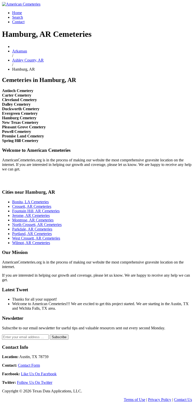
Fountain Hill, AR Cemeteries (36, 211)
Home (17, 13)
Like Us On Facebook (39, 374)
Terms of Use (134, 399)
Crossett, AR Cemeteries (31, 206)
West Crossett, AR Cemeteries (36, 238)
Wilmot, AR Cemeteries (31, 243)
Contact (18, 22)
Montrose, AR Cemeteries (33, 220)
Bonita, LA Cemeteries (30, 202)
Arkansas (19, 51)
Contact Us (183, 399)
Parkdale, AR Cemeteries (32, 229)
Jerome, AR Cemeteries (31, 215)
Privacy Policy (159, 399)
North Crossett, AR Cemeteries (37, 224)
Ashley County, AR (28, 60)
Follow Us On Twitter (34, 382)
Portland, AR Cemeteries (32, 234)
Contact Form (29, 365)
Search (17, 17)
